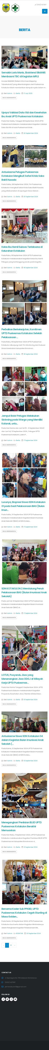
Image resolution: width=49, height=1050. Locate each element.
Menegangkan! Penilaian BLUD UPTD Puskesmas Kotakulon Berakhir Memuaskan (22, 826)
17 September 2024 (30, 440)
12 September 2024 (30, 847)
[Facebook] (3, 999)
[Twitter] (7, 999)
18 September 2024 (30, 268)
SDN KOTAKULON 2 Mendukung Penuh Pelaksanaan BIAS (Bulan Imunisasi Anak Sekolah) (24, 592)
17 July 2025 (28, 93)
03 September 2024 (33, 933)
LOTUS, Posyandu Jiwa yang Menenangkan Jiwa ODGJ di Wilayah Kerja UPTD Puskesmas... (22, 678)
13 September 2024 (30, 700)
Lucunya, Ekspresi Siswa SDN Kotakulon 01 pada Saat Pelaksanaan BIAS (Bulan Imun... (23, 506)
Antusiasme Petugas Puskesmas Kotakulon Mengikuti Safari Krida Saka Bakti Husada (23, 176)
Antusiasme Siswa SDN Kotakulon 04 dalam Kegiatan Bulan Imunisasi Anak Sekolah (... (23, 740)
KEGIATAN (19, 933)
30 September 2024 (31, 133)
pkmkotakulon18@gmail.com (15, 987)
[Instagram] (11, 999)
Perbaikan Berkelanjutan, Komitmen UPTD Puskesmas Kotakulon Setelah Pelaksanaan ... (22, 333)
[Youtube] (15, 999)
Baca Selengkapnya (9, 97)
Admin (9, 93)
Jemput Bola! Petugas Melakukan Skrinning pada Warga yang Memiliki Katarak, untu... (22, 419)
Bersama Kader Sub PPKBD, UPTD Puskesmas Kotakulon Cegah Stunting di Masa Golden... (24, 912)
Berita (18, 93)
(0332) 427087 (10, 982)
